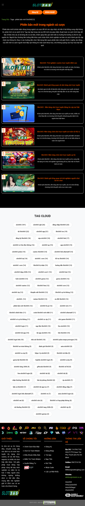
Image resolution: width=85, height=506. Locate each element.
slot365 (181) (21, 225)
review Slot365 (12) (40, 299)
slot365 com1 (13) (45, 272)
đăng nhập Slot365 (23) (61, 225)
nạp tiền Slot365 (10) (43, 326)
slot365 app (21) (42, 231)
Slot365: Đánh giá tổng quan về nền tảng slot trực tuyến (58, 85)
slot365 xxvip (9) (66, 360)
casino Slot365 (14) (40, 252)
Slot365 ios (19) (61, 231)
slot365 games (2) (42, 414)
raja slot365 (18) (44, 238)
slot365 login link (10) (16, 340)
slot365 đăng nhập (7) (64, 387)
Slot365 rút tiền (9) (63, 353)
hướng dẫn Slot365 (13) (63, 265)
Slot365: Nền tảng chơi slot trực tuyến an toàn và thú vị (58, 132)
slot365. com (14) (41, 258)
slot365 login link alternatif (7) (22, 394)
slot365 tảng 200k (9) (21, 367)
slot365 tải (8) (62, 373)
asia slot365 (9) (66, 346)
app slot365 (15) (66, 245)
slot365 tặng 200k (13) (22, 272)
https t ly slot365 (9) (42, 353)
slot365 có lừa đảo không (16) (23, 245)
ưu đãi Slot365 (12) (61, 299)
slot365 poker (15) (18, 252)
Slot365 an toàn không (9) (22, 346)
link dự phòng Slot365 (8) (46, 380)
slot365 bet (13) (65, 272)
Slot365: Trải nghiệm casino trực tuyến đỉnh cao (58, 63)
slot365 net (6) (18, 400)
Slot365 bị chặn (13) (40, 265)
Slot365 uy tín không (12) (64, 292)
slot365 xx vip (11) (44, 319)
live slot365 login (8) (25, 373)
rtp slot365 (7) (68, 380)
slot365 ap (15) (47, 245)
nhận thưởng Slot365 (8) (21, 380)
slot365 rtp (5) (66, 407)
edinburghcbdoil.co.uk (73, 477)
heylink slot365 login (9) (44, 360)
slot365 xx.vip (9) (21, 353)
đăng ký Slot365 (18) (23, 238)
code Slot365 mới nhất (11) (43, 313)
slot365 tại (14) (21, 258)
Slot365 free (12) (43, 286)
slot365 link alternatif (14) (64, 252)
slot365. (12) (21, 299)
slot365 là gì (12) (46, 306)
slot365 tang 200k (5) (45, 407)
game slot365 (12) (62, 279)
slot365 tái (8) (45, 373)
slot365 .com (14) (19, 265)
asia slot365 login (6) (65, 394)
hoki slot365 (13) (22, 279)
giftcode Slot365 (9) (44, 367)
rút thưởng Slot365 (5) (22, 407)
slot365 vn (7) (46, 394)
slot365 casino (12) (23, 286)
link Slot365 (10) (64, 333)
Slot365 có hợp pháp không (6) (61, 400)
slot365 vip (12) (17, 292)
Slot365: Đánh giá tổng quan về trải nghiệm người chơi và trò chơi (58, 179)
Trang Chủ (5, 19)
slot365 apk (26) (39, 225)
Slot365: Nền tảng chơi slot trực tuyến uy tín (58, 155)
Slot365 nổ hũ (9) (65, 367)
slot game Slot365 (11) (66, 319)
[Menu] (3, 4)
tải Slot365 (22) (23, 231)
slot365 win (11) (66, 306)
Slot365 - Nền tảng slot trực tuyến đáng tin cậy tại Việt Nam (58, 108)
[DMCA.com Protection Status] (49, 502)
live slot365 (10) (64, 326)
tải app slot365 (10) (43, 333)
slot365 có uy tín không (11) (20, 319)
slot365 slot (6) (36, 400)
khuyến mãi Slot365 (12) (39, 292)
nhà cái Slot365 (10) (38, 340)
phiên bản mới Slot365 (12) (23, 306)
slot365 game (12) (42, 279)
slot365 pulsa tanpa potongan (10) (65, 340)
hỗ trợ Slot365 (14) (62, 258)
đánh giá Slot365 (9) (46, 346)
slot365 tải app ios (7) (41, 387)
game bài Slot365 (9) (20, 360)
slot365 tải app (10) (22, 333)
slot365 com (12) (63, 286)
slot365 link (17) (63, 238)
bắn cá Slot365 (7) (19, 387)
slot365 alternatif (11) (68, 313)
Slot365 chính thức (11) (17, 313)
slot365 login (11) (21, 326)
